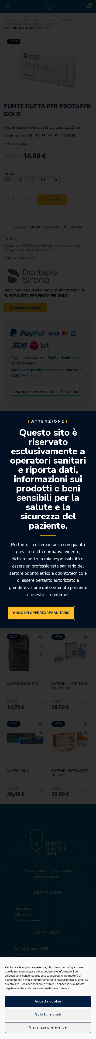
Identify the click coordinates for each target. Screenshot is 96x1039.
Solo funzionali (48, 1014)
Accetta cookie (48, 1001)
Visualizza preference (48, 1027)
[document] (48, 519)
